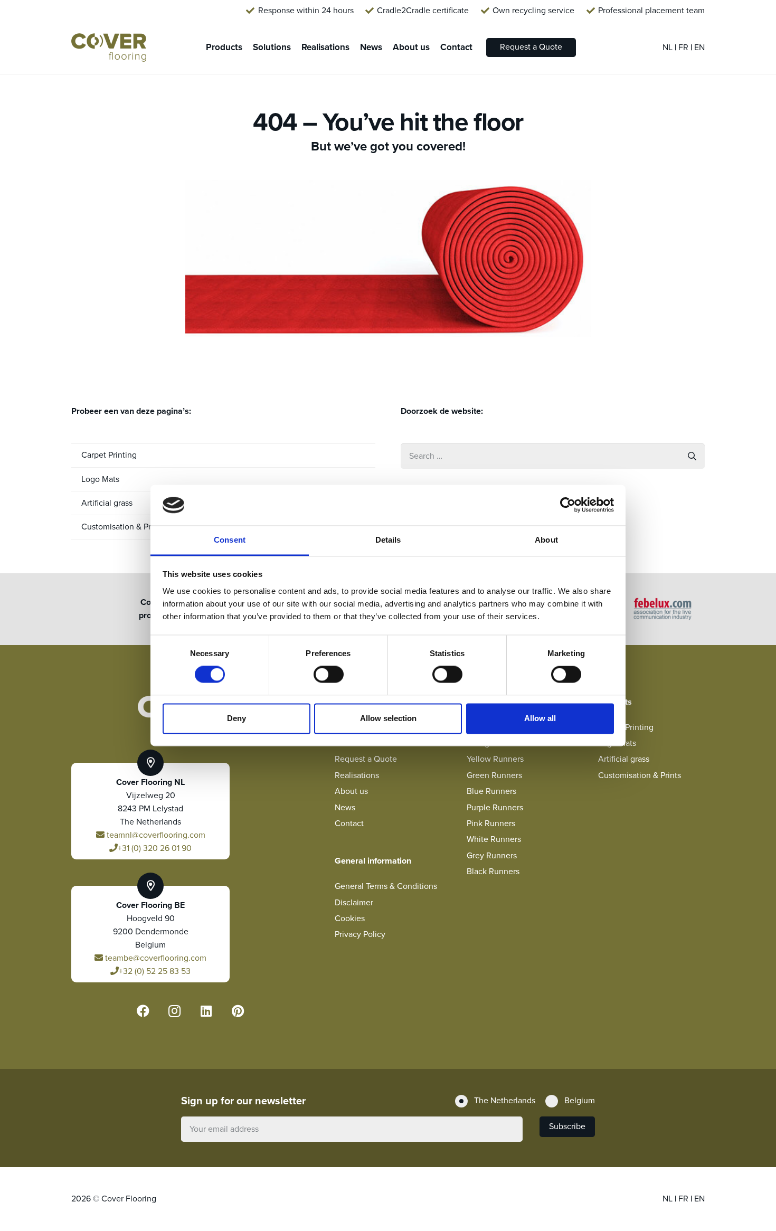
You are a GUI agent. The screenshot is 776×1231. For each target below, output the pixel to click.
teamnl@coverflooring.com (155, 835)
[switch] (329, 674)
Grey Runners (492, 855)
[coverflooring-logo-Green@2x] (108, 47)
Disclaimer (354, 902)
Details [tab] (388, 539)
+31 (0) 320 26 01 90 (155, 848)
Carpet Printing (109, 455)
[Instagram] (175, 1011)
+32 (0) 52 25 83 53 (155, 971)
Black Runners (493, 871)
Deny (236, 718)
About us (351, 791)
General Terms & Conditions (386, 886)
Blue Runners (491, 791)
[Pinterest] (238, 1011)
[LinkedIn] (206, 1011)
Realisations (357, 775)
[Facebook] (143, 1011)
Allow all (540, 718)
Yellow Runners (495, 759)
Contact (349, 823)
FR (684, 47)
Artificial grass (623, 759)
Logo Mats (100, 479)
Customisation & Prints (639, 775)
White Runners (494, 839)
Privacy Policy (360, 934)
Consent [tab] (229, 539)
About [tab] (546, 539)
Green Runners (494, 775)
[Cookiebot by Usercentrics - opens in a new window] (568, 505)
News (345, 807)
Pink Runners (491, 823)
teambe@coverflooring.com (154, 958)
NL (669, 47)
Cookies (350, 918)
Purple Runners (495, 807)
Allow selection (388, 718)
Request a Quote (366, 759)
